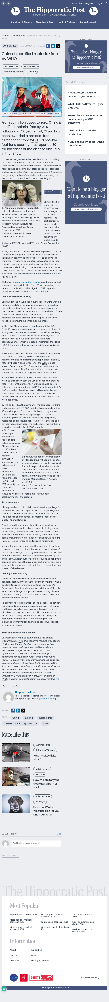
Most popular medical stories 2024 (83, 923)
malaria (28, 717)
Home (5, 35)
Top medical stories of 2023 (83, 916)
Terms (34, 955)
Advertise (14, 961)
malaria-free (45, 717)
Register (89, 3)
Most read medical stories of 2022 (55, 928)
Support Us (36, 950)
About (5, 686)
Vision (32, 71)
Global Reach (17, 35)
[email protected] (47, 698)
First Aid (40, 774)
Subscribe (77, 3)
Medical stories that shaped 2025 (82, 930)
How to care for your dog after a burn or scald (46, 783)
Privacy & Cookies (40, 961)
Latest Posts (15, 686)
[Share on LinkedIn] (53, 46)
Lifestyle (40, 801)
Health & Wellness (66, 22)
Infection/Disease (14, 71)
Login (59, 834)
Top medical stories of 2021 (54, 922)
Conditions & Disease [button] (21, 22)
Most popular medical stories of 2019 (21, 928)
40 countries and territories (25, 282)
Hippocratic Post (25, 692)
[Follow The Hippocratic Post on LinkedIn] (8, 3)
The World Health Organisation (20, 723)
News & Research (87, 22)
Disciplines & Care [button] (44, 22)
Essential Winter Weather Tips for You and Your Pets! (46, 810)
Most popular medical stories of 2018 (21, 921)
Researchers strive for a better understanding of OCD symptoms (85, 119)
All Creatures (11, 66)
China (15, 717)
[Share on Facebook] (48, 46)
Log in (99, 3)
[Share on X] (58, 46)
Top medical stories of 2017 (23, 915)
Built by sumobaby (90, 977)
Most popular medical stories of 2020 (52, 916)
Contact (14, 955)
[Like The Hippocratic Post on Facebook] (3, 3)
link (57, 679)
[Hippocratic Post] (8, 697)
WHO (45, 723)
